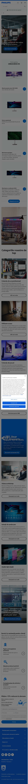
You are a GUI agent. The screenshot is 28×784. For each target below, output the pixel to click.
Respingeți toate (13, 403)
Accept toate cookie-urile (13, 406)
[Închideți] (24, 375)
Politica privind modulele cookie (9, 395)
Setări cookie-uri (13, 399)
